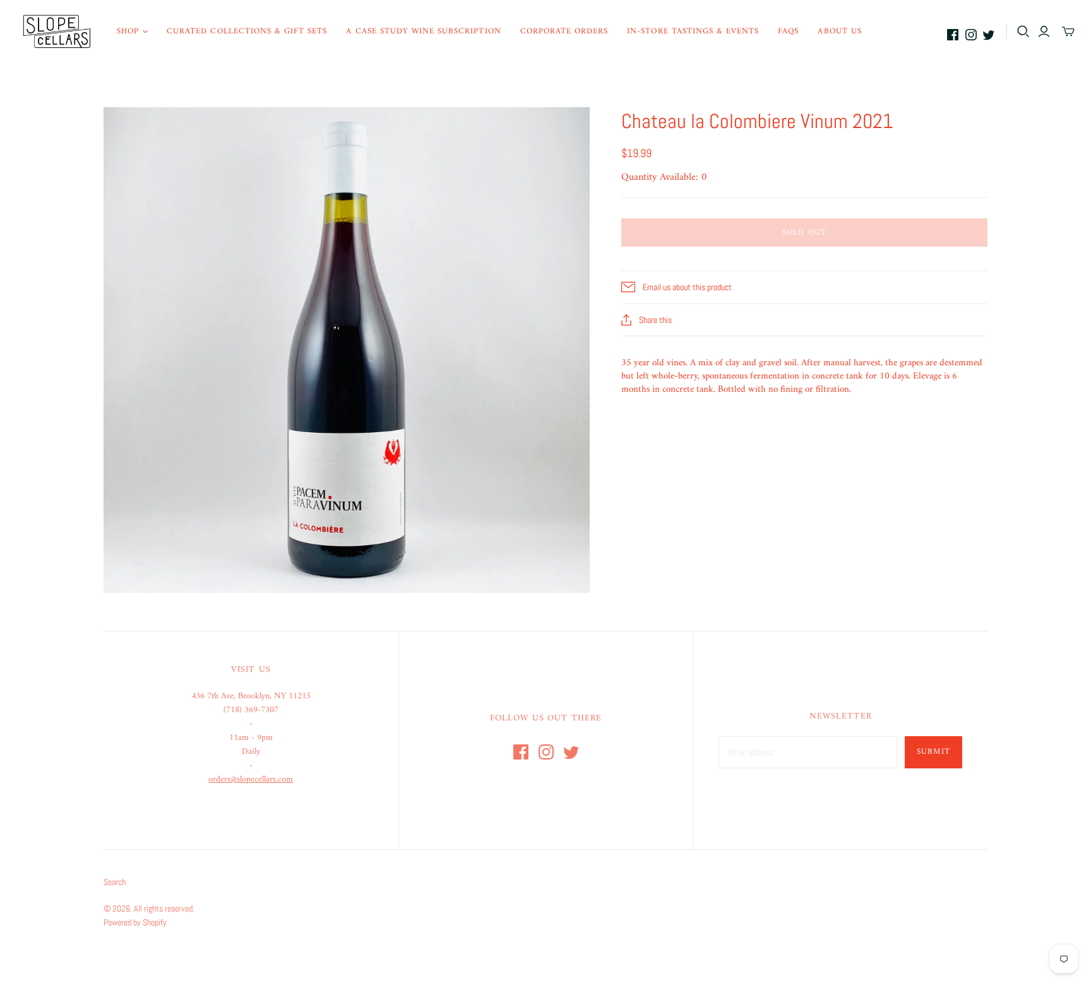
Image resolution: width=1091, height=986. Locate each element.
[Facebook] (952, 34)
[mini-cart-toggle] (1068, 31)
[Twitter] (988, 34)
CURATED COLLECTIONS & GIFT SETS (247, 31)
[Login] (1044, 31)
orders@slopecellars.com (250, 779)
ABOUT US (839, 31)
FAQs (788, 31)
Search (115, 882)
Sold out (804, 232)
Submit (933, 751)
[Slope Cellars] (57, 31)
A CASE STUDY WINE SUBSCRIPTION (423, 31)
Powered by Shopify (135, 922)
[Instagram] (971, 34)
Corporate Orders (564, 31)
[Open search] (1023, 31)
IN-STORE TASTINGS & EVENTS (693, 31)
